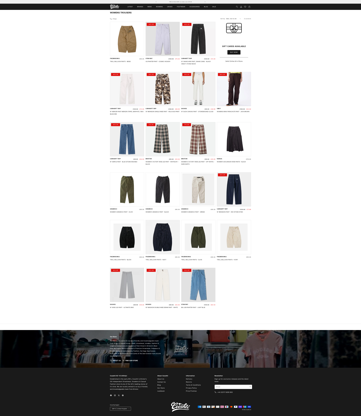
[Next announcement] (205, 2)
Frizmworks (115, 58)
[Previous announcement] (156, 2)
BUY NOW (234, 52)
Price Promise (191, 391)
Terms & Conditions (193, 385)
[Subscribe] (250, 387)
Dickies (184, 108)
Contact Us (161, 382)
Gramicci (113, 209)
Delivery (189, 379)
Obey (219, 108)
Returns (189, 382)
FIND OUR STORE (131, 360)
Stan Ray (149, 58)
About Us (160, 379)
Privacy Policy (191, 388)
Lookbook (161, 391)
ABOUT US (117, 360)
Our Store (161, 388)
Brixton (149, 159)
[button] (140, 7)
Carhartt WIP (186, 58)
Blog (159, 385)
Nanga (219, 159)
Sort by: (222, 18)
